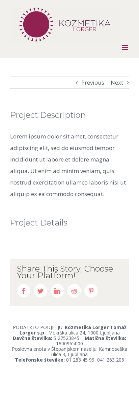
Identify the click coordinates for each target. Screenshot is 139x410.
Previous (92, 82)
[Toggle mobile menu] (125, 47)
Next (117, 82)
